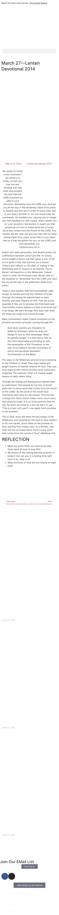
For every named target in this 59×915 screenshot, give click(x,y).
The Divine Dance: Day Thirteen (20, 724)
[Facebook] (4, 876)
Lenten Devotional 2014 (39, 163)
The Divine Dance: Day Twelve (19, 832)
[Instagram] (11, 876)
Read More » (6, 632)
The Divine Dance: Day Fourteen (20, 617)
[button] (29, 51)
